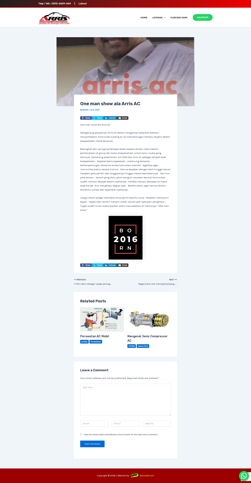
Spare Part (143, 346)
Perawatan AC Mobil (94, 336)
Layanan (157, 17)
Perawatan (96, 341)
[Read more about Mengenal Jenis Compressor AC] (149, 319)
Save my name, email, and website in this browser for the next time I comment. (121, 434)
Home (143, 17)
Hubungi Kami (178, 17)
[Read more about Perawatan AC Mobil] (102, 319)
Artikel (84, 341)
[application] (164, 17)
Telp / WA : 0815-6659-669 (56, 3)
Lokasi (83, 3)
